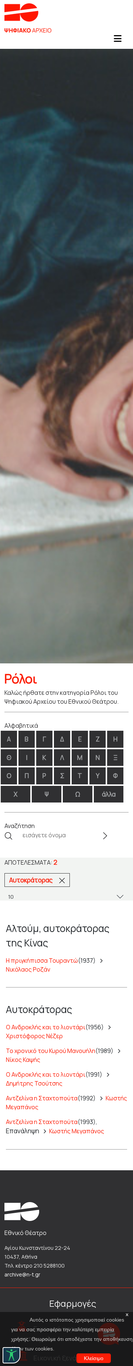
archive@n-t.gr (22, 1274)
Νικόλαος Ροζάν (28, 969)
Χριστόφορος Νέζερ (34, 1036)
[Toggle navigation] (117, 41)
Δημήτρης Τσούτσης (34, 1083)
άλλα (109, 794)
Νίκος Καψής (23, 1060)
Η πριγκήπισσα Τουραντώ (42, 960)
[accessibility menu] (11, 1355)
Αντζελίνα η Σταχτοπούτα (42, 1098)
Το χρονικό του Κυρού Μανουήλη (50, 1051)
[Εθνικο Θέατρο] (21, 1211)
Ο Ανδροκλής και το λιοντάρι (45, 1027)
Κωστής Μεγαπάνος (76, 1131)
